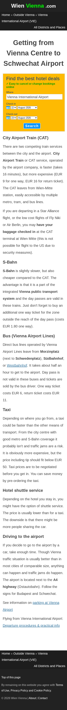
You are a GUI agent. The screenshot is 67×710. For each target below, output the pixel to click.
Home (6, 15)
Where (9, 92)
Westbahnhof (17, 365)
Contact (42, 698)
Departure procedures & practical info (31, 625)
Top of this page (11, 677)
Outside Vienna (24, 15)
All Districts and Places (49, 27)
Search (32, 126)
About (32, 698)
